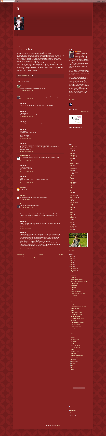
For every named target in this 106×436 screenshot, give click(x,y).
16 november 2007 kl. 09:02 (26, 171)
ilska (71, 173)
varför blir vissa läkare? (76, 314)
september (73, 361)
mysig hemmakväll (75, 347)
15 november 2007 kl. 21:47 (26, 98)
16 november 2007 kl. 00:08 (26, 107)
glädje (22, 76)
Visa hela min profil (73, 96)
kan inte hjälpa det (75, 297)
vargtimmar (73, 320)
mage (71, 192)
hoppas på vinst (74, 283)
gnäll (71, 167)
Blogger (58, 425)
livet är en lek (74, 285)
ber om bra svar (74, 357)
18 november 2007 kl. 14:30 (26, 249)
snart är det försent (75, 345)
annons (71, 148)
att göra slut (73, 341)
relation (71, 212)
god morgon (74, 301)
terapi (71, 222)
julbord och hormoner (76, 291)
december (73, 268)
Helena (22, 187)
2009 (71, 262)
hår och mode (73, 172)
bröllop (71, 158)
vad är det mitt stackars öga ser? (78, 306)
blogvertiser (72, 156)
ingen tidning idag (75, 308)
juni (72, 367)
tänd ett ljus (73, 353)
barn (71, 150)
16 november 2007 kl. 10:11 (26, 191)
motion (71, 200)
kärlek (71, 183)
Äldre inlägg (60, 254)
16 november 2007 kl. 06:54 (26, 116)
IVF (70, 177)
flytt (70, 162)
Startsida (41, 254)
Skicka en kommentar (23, 251)
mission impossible (75, 324)
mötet (72, 289)
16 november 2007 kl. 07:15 (26, 125)
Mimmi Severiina (74, 197)
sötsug (72, 343)
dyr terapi (73, 337)
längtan (71, 187)
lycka (71, 185)
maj (72, 369)
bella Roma (73, 271)
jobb (71, 178)
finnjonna (19, 21)
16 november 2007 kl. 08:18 (26, 151)
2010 (71, 260)
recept (71, 211)
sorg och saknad (73, 216)
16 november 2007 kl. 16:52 (26, 217)
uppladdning (74, 332)
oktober (73, 359)
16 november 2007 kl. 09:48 (26, 182)
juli (72, 365)
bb (70, 151)
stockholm (72, 217)
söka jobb (73, 299)
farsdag (73, 328)
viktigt (71, 229)
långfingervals (74, 304)
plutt (71, 209)
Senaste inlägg (20, 254)
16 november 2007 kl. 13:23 (26, 207)
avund (72, 302)
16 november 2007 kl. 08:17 (26, 138)
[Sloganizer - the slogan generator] (73, 412)
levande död (74, 295)
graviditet (72, 168)
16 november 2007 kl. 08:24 (26, 160)
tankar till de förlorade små (77, 355)
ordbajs (71, 204)
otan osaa (73, 335)
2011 (71, 258)
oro (70, 205)
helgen (72, 310)
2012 (71, 256)
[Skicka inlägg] (32, 75)
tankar (71, 221)
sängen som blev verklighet (77, 318)
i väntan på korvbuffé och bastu (78, 293)
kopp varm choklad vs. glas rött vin (79, 281)
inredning (72, 175)
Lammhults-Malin (24, 155)
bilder (71, 153)
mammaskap (73, 194)
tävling (71, 227)
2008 (71, 264)
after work (73, 275)
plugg (71, 207)
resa (71, 214)
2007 (71, 266)
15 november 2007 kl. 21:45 (26, 90)
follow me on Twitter (85, 111)
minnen (71, 199)
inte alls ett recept (75, 351)
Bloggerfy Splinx (72, 99)
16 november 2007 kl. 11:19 (26, 199)
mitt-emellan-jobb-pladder (77, 279)
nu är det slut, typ (75, 339)
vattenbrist (73, 277)
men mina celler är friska (76, 312)
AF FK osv (72, 146)
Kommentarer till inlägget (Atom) (31, 257)
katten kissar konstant (76, 326)
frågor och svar (73, 163)
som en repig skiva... (75, 316)
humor (71, 170)
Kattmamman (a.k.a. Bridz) (26, 84)
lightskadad (73, 333)
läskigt (71, 189)
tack (71, 219)
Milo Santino (73, 195)
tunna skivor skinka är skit (77, 330)
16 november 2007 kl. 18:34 (26, 228)
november (73, 270)
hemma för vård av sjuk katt (77, 322)
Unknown (22, 195)
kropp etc (26, 76)
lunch (72, 349)
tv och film (72, 226)
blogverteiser (73, 155)
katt (71, 180)
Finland (71, 160)
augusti (73, 363)
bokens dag (74, 287)
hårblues (73, 273)
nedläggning (73, 202)
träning (71, 224)
